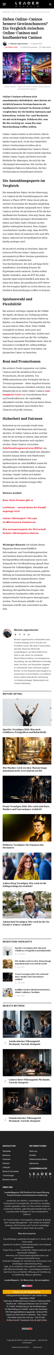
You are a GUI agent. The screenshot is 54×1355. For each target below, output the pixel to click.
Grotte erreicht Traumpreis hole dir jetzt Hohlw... (27, 1320)
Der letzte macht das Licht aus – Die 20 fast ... (27, 1317)
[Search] (50, 4)
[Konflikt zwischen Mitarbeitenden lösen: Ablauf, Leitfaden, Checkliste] (8, 992)
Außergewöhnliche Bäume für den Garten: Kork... (27, 1295)
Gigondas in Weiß (27, 1298)
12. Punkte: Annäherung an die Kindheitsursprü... (27, 1306)
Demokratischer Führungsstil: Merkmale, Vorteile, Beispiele (25, 1119)
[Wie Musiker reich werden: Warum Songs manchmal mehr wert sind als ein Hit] (27, 750)
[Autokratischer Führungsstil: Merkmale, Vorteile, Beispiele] (27, 1024)
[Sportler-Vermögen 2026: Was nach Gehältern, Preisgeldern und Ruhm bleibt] (27, 712)
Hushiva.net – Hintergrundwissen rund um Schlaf (27, 1304)
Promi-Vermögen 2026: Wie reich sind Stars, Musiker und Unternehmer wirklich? (26, 808)
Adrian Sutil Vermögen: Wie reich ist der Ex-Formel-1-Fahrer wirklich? (26, 923)
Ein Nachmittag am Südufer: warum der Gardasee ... (27, 1309)
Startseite (6, 12)
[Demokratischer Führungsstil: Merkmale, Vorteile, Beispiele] (27, 1101)
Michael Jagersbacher (19, 44)
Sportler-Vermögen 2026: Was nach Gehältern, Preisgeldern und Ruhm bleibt (24, 731)
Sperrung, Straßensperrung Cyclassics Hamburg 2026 (27, 1301)
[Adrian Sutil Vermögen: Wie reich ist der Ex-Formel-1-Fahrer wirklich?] (27, 904)
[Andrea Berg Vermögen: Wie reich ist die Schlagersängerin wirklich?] (27, 866)
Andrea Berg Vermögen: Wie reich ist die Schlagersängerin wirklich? (24, 884)
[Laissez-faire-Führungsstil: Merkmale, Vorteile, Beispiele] (27, 1062)
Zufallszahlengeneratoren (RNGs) (22, 448)
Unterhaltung (11, 47)
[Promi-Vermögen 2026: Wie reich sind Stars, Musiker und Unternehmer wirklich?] (27, 789)
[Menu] (4, 4)
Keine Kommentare (30, 47)
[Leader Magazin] (27, 4)
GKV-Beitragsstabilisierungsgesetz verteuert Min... (27, 1312)
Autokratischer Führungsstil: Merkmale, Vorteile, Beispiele (24, 1042)
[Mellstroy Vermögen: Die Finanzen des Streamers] (27, 827)
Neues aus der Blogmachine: (27, 1292)
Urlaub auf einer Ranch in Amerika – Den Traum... (27, 1314)
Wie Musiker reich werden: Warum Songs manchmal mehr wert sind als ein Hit (25, 769)
